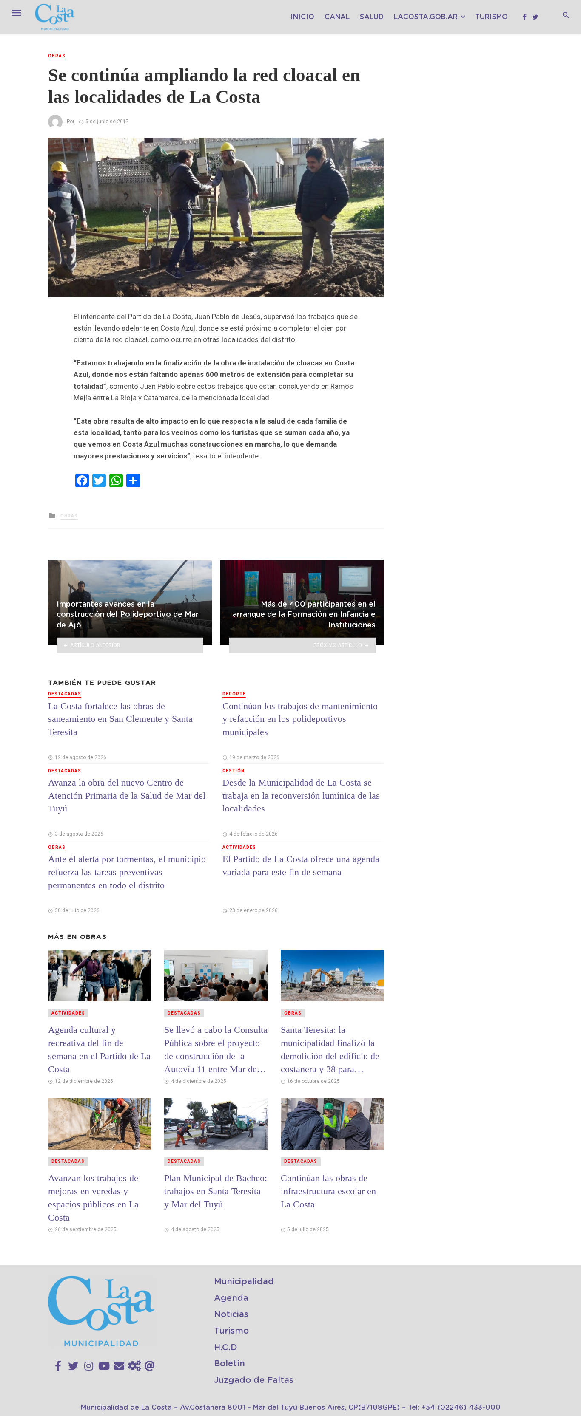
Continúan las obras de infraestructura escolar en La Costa (328, 1191)
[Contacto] (119, 1366)
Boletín (229, 1363)
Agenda (231, 1298)
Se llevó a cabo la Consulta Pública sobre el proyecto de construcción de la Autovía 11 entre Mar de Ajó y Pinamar (216, 1049)
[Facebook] (58, 1366)
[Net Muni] (134, 1366)
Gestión (233, 771)
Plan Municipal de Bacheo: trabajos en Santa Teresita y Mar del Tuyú (215, 1191)
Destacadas (64, 694)
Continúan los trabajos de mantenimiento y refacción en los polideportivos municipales (300, 719)
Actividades (239, 847)
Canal (337, 17)
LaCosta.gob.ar (426, 17)
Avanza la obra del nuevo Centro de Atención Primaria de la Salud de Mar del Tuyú (126, 795)
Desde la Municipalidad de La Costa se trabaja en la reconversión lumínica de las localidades (301, 795)
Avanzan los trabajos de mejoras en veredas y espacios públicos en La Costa (93, 1197)
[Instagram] (88, 1366)
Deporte (234, 694)
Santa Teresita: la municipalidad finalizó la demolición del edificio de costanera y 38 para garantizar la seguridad (330, 1049)
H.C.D (225, 1347)
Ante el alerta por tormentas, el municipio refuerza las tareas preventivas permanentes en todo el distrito (127, 872)
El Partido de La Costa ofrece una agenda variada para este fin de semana (300, 865)
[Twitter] (73, 1366)
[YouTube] (104, 1366)
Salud (372, 17)
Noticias (231, 1314)
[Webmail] (150, 1366)
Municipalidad (244, 1282)
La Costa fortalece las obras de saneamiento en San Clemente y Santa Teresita (120, 719)
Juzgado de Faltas (253, 1380)
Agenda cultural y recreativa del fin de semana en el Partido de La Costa (99, 1049)
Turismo (491, 17)
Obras (57, 56)
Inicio (302, 17)
